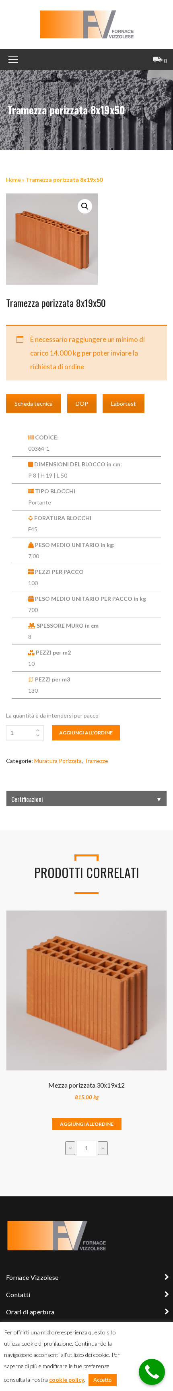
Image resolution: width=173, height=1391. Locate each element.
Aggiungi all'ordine (86, 733)
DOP (82, 403)
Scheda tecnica (33, 403)
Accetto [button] (102, 1380)
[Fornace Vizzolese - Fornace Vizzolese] (86, 23)
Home (13, 179)
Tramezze (96, 760)
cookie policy (66, 1379)
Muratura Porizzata (58, 760)
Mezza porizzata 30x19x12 (86, 1085)
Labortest (123, 403)
